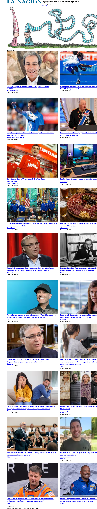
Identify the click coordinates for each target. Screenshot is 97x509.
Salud (61, 366)
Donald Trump (11, 228)
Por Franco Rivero (65, 181)
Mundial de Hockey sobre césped (69, 89)
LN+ (8, 319)
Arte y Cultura (64, 412)
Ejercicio (62, 458)
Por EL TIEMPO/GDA (65, 457)
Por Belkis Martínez (12, 89)
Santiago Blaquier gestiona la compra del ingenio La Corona (28, 87)
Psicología (10, 272)
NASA (8, 503)
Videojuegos (63, 182)
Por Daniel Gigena (65, 411)
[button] (32, 68)
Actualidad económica (13, 90)
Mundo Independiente (13, 183)
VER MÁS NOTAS (10, 506)
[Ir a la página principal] (24, 3)
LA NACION (44, 5)
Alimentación (64, 228)
